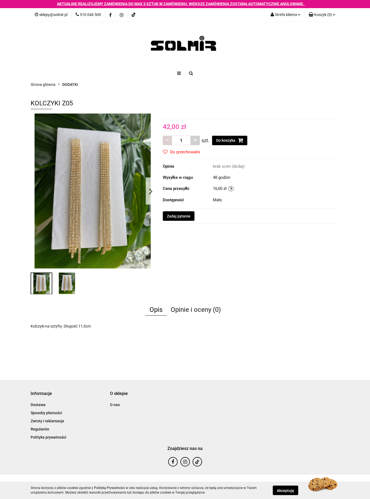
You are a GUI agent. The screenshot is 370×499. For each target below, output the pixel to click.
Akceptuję (285, 490)
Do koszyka (226, 140)
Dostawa (38, 405)
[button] (321, 15)
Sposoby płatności (46, 413)
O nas (115, 405)
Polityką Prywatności (109, 488)
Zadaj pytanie (178, 216)
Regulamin (40, 429)
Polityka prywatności (48, 437)
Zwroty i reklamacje (47, 421)
